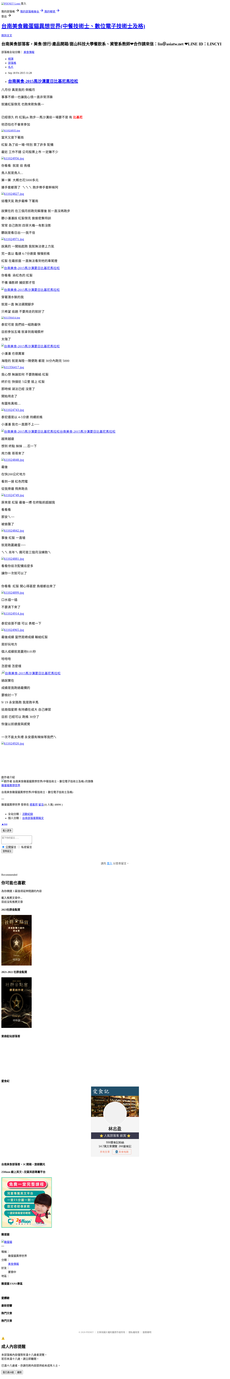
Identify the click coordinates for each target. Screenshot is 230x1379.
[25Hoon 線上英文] (26, 1226)
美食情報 (29, 52)
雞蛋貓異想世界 (10, 785)
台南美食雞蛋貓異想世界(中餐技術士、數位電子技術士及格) (73, 26)
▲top (4, 824)
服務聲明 (147, 1332)
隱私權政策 (133, 1332)
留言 (41, 804)
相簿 (10, 58)
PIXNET (90, 1332)
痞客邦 (34, 804)
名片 (10, 67)
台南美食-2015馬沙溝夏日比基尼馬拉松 (43, 81)
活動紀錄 (27, 814)
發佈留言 (7, 851)
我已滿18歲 (8, 1372)
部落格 (12, 63)
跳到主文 (6, 35)
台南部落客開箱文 (33, 818)
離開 (19, 1372)
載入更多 (7, 830)
